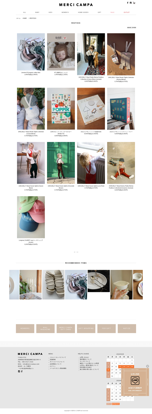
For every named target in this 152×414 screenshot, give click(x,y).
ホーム (18, 18)
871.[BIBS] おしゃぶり (61, 72)
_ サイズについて (84, 361)
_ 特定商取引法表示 (85, 367)
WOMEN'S (65, 12)
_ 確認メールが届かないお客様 (89, 363)
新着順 (134, 27)
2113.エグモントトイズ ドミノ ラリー (121, 131)
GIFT (99, 12)
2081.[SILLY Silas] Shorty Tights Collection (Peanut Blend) (121, 78)
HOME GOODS (83, 12)
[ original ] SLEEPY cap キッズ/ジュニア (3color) (31, 241)
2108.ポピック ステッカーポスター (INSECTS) (61, 133)
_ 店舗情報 (52, 359)
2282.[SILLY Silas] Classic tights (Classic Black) (31, 187)
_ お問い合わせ (84, 357)
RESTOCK (33, 18)
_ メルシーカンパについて (57, 357)
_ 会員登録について (55, 364)
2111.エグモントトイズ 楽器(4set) (91, 131)
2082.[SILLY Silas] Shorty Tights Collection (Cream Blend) (31, 133)
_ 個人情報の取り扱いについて (89, 369)
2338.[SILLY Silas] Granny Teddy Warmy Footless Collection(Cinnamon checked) (121, 187)
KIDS (50, 12)
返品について (94, 365)
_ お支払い (82, 365)
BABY (37, 12)
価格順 (129, 27)
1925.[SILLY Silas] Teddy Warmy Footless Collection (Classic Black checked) (91, 78)
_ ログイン (52, 366)
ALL (24, 12)
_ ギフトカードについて (57, 362)
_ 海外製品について (85, 359)
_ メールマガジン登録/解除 (58, 368)
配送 (87, 365)
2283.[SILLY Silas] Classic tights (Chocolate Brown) (61, 187)
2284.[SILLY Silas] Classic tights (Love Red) (91, 186)
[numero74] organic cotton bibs (31, 72)
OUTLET (127, 12)
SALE (112, 12)
